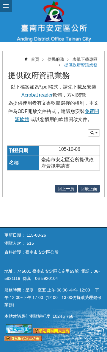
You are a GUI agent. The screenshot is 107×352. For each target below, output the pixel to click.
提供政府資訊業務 (80, 65)
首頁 (35, 59)
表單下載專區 (85, 59)
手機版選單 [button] (6, 6)
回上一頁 (66, 188)
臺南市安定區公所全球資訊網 (53, 21)
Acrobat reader (37, 94)
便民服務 (56, 59)
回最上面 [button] (89, 188)
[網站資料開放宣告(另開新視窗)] (51, 332)
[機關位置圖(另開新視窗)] (19, 332)
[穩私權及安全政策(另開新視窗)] (23, 339)
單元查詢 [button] (94, 133)
